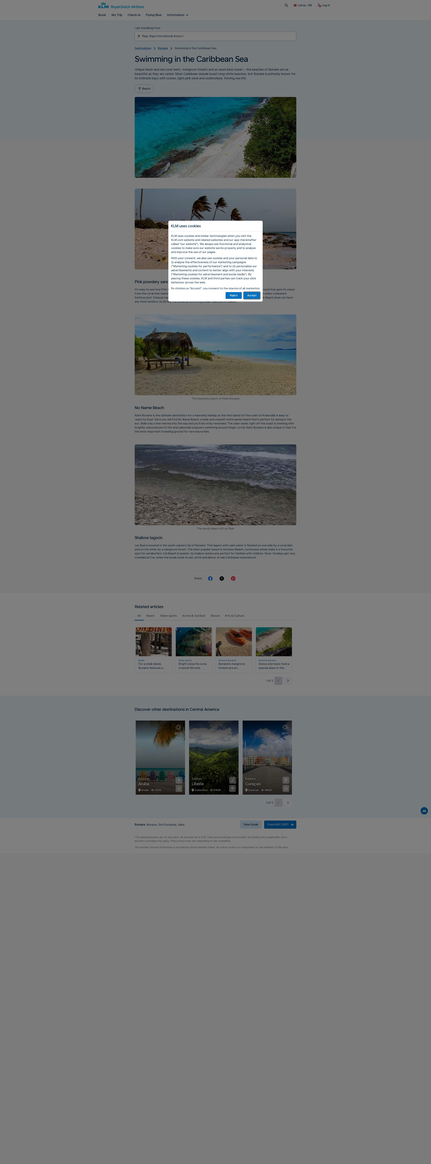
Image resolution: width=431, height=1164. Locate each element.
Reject (234, 295)
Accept (252, 295)
